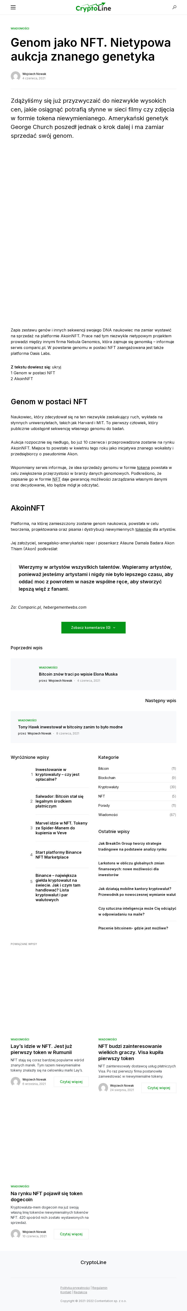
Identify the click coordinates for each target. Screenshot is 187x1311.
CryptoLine (93, 1262)
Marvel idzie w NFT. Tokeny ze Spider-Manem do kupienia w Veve (61, 828)
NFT (56, 479)
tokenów (143, 529)
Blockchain (106, 778)
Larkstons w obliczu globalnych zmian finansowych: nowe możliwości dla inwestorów (131, 869)
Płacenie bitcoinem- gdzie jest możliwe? (133, 928)
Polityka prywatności (75, 1288)
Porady (104, 805)
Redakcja (80, 1292)
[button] (13, 7)
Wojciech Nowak (34, 74)
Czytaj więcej (71, 1082)
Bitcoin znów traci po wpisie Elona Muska (78, 674)
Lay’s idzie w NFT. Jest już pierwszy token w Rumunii (41, 1049)
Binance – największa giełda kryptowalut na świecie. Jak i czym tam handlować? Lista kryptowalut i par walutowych (58, 887)
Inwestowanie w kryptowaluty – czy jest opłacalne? (57, 774)
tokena (143, 467)
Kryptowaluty (108, 787)
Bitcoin (103, 768)
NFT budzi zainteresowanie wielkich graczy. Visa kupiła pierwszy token (130, 1052)
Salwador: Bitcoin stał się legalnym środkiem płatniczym (59, 801)
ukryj (56, 367)
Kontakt (65, 1292)
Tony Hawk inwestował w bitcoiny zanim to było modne (70, 726)
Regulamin (99, 1288)
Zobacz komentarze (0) (91, 627)
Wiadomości (20, 28)
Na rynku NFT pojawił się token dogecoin (47, 1196)
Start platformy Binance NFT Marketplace (59, 855)
